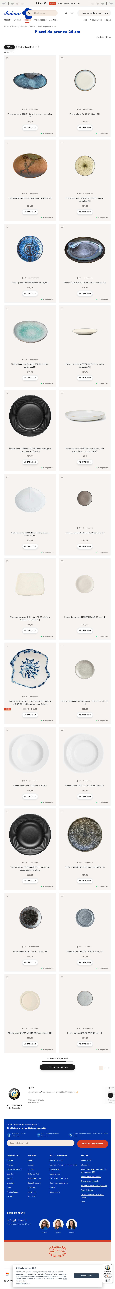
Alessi (31, 1165)
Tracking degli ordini (90, 1181)
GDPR (52, 1187)
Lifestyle (11, 1183)
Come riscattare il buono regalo (92, 1196)
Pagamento (55, 1169)
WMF (30, 1160)
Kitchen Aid (33, 1174)
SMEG (31, 1169)
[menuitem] (7, 20)
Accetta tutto (86, 1276)
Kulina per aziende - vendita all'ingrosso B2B (94, 1171)
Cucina (10, 1160)
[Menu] (111, 1265)
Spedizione (55, 1174)
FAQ (83, 1202)
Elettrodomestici (14, 1169)
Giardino (11, 1174)
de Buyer (32, 1192)
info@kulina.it (17, 1220)
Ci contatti (55, 1192)
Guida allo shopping (59, 1178)
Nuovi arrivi (96, 20)
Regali (108, 20)
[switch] (107, 1280)
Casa (9, 1187)
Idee (85, 20)
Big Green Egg (34, 1178)
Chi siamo (85, 1165)
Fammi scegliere (23, 1283)
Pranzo (10, 1165)
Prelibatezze (12, 1192)
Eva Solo (32, 1196)
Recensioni (86, 1160)
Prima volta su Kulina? (91, 1177)
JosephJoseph (34, 1183)
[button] (57, 47)
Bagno (9, 1178)
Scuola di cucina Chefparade (94, 1186)
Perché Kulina (87, 1190)
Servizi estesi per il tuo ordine (63, 1165)
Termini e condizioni (59, 1183)
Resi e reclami (56, 1160)
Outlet (10, 1196)
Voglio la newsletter (92, 1144)
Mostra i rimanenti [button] (57, 1067)
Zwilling (31, 1187)
